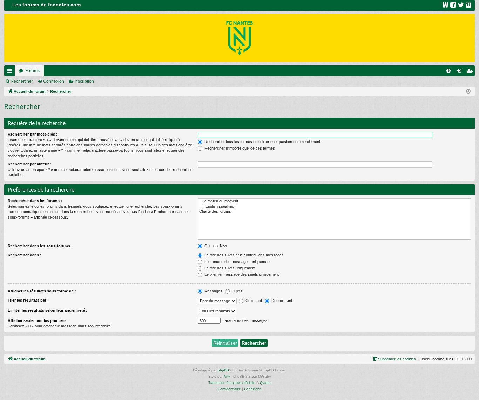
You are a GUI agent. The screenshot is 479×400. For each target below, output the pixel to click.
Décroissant (281, 300)
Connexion (53, 81)
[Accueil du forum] (239, 38)
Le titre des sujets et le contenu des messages (243, 255)
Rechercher (22, 81)
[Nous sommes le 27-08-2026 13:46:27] (468, 92)
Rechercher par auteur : (29, 164)
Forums (32, 70)
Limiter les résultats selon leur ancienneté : (47, 310)
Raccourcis (11, 72)
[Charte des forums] (334, 211)
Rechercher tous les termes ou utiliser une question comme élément (261, 141)
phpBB (223, 370)
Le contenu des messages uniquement (236, 262)
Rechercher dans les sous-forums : (40, 246)
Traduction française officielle (231, 383)
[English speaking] (334, 206)
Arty (227, 376)
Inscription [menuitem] (471, 72)
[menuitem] (448, 70)
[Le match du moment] (334, 201)
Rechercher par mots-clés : (33, 134)
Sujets (236, 291)
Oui (206, 246)
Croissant (253, 300)
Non (223, 246)
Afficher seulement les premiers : (38, 320)
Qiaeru (265, 383)
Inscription (84, 81)
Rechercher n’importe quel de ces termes (239, 148)
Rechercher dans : (24, 255)
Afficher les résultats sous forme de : (42, 291)
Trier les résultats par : (28, 300)
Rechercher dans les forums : (35, 201)
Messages (212, 291)
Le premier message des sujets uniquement (241, 274)
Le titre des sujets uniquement (229, 268)
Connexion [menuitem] (460, 72)
